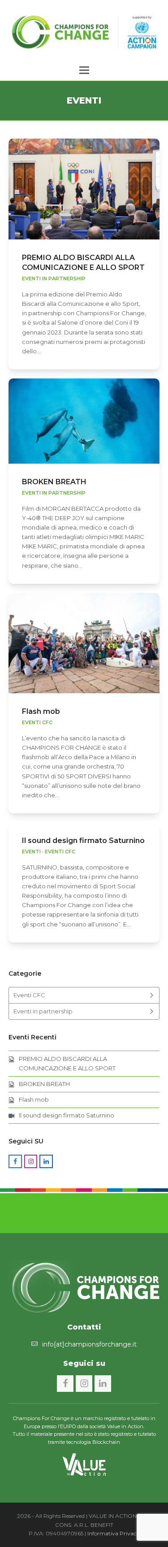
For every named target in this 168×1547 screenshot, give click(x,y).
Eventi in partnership (54, 278)
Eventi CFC (37, 722)
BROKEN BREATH (54, 482)
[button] (84, 70)
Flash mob (41, 711)
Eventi (31, 851)
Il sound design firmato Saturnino (83, 840)
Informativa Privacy (113, 1533)
